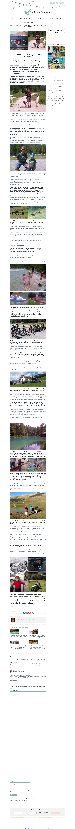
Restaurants (57, 100)
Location (54, 92)
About (16, 819)
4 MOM (50, 80)
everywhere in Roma (51, 88)
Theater (62, 102)
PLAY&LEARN (37, 18)
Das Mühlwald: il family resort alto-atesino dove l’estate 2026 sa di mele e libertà (18, 647)
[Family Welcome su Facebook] (51, 4)
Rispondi (11, 667)
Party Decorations (56, 98)
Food (13, 18)
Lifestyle (19, 18)
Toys (48, 104)
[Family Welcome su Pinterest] (60, 4)
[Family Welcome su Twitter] (57, 4)
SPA (52, 102)
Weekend (57, 104)
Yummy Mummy (51, 105)
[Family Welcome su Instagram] (54, 4)
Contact (30, 819)
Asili (60, 80)
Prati (48, 100)
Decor (49, 86)
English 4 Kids (54, 86)
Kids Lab (57, 90)
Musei (53, 95)
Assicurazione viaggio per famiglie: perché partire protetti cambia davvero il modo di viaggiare (37, 636)
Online (60, 95)
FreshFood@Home (50, 90)
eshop (60, 86)
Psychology (51, 100)
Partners (44, 819)
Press (58, 819)
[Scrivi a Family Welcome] (62, 4)
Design (45, 18)
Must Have (59, 18)
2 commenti (33, 29)
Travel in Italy (30, 22)
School (48, 102)
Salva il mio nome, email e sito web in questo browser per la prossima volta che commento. (27, 791)
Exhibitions (57, 88)
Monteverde (49, 95)
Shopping (51, 18)
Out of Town (55, 96)
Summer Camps (57, 102)
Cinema (57, 84)
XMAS (61, 104)
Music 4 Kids (56, 95)
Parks (60, 96)
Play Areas (63, 98)
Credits (37, 826)
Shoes (50, 102)
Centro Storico (51, 84)
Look (31, 18)
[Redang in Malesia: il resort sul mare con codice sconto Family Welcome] (18, 631)
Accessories (56, 80)
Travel (26, 18)
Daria (29, 29)
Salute (62, 100)
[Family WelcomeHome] (37, 11)
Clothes (61, 84)
